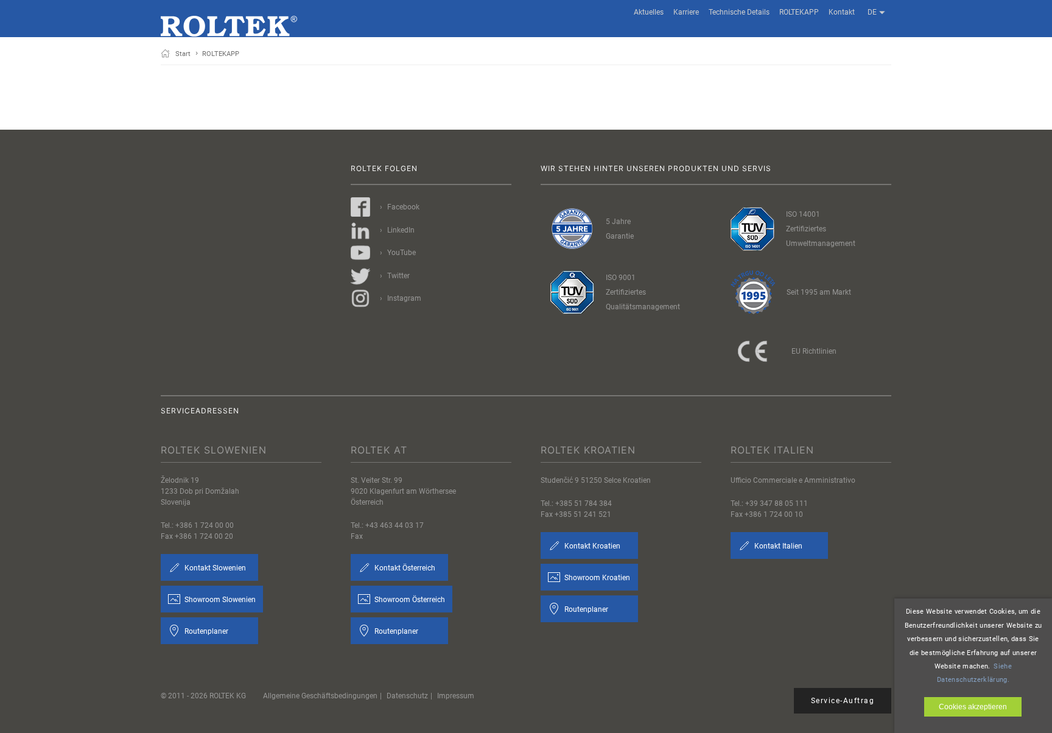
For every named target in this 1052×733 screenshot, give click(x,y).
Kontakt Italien (777, 546)
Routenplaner (205, 631)
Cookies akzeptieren (973, 707)
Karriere (686, 12)
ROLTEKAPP (799, 12)
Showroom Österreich (409, 599)
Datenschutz (407, 696)
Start (183, 54)
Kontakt (842, 12)
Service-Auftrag (843, 700)
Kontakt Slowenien (214, 568)
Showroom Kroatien (596, 577)
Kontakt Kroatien (591, 546)
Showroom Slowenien (219, 599)
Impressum (455, 696)
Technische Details (739, 12)
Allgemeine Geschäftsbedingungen (320, 696)
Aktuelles (649, 12)
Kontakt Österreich (404, 568)
